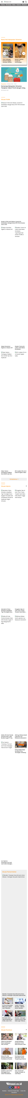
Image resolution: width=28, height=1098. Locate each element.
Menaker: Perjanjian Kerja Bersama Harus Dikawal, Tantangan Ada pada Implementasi (13, 994)
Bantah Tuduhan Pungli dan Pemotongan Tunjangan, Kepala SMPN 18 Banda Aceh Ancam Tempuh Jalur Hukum (20, 61)
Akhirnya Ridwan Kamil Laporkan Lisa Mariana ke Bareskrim (21, 736)
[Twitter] (13, 1087)
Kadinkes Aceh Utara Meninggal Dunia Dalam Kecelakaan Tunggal (6, 1072)
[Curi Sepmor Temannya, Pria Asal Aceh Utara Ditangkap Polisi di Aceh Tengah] (7, 800)
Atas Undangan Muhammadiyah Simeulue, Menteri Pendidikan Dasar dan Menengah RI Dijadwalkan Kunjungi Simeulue (7, 61)
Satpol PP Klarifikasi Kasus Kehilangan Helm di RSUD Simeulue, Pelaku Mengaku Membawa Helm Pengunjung (6, 1043)
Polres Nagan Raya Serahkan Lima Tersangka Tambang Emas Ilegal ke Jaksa (20, 751)
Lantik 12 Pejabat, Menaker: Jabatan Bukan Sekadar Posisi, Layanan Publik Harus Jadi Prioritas (19, 1007)
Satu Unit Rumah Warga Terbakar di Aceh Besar (20, 1072)
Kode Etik (23, 1091)
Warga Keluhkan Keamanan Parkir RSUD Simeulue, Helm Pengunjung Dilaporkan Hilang (20, 1043)
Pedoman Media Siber (13, 1091)
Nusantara (3, 84)
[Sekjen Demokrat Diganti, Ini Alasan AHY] (7, 286)
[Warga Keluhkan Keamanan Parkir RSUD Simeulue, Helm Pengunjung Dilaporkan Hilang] (21, 1036)
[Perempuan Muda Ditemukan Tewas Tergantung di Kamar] (21, 1051)
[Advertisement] (14, 21)
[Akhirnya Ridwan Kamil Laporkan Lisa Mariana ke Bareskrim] (21, 674)
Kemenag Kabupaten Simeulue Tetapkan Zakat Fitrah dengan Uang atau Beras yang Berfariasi (13, 88)
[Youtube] (18, 1087)
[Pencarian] (26, 2)
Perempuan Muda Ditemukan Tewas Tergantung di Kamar (20, 1057)
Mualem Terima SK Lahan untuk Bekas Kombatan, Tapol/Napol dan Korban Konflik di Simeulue (20, 348)
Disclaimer (14, 1092)
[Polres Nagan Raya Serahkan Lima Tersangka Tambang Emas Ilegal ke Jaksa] (21, 744)
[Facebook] (10, 1087)
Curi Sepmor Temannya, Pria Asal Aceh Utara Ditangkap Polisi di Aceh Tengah (7, 862)
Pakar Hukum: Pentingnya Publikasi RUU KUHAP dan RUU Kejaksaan (6, 472)
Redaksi (4, 1091)
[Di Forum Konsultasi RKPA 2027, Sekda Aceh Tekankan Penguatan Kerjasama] (7, 1001)
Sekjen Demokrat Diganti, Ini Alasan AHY (7, 347)
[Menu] (2, 1)
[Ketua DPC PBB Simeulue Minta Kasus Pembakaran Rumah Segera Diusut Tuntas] (7, 1051)
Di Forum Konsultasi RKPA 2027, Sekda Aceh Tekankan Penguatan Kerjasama (7, 1007)
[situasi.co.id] (7, 2)
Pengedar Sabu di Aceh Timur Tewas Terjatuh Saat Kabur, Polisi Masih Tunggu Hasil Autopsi (20, 610)
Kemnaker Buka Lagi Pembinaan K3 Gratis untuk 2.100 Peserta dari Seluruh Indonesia (7, 1019)
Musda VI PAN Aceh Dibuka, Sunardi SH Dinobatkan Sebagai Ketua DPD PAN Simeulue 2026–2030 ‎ (13, 223)
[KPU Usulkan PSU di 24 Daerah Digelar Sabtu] (21, 410)
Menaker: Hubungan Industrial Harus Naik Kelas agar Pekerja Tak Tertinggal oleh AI (20, 1019)
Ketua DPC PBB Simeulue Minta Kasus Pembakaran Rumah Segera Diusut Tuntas (6, 1057)
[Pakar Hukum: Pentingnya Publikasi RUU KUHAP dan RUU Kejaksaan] (7, 410)
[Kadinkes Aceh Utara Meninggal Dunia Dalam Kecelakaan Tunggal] (7, 1065)
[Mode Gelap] (23, 2)
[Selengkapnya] (26, 486)
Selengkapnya (13, 479)
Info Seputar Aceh (4, 90)
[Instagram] (15, 1087)
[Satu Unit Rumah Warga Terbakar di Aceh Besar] (21, 1065)
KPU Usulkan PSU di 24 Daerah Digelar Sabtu (20, 471)
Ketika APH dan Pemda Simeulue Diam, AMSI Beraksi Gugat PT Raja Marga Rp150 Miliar (7, 736)
